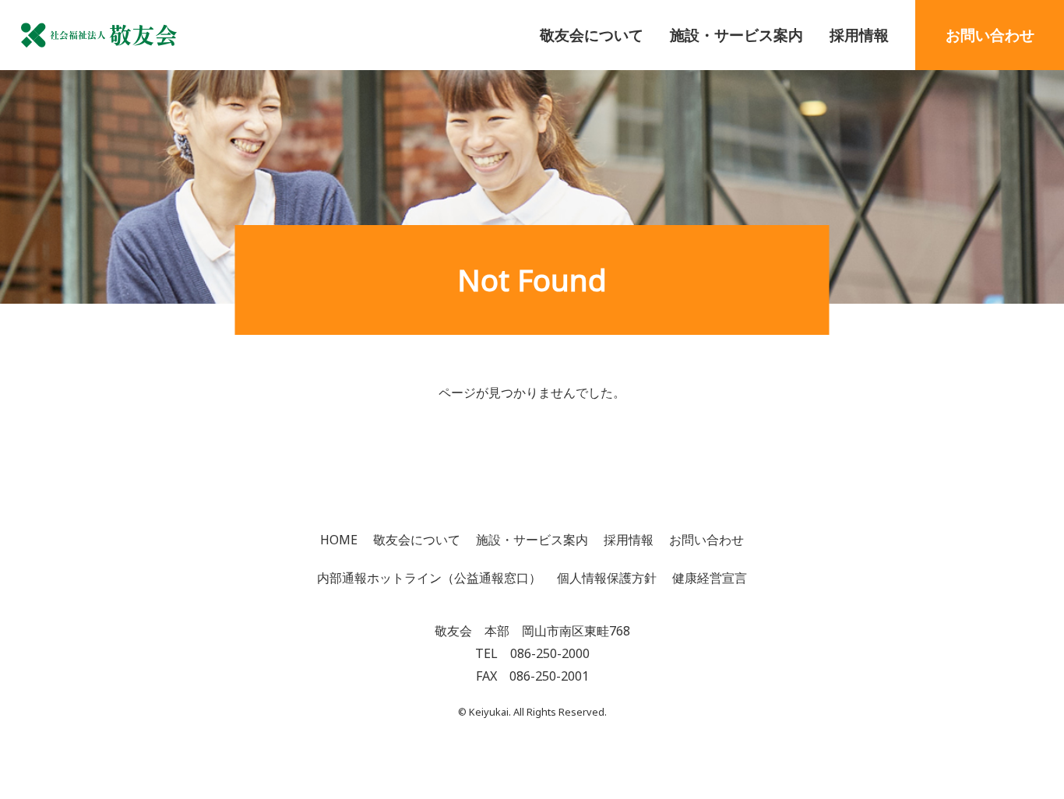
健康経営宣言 (709, 577)
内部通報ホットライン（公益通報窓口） (429, 577)
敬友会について (591, 34)
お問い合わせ (990, 34)
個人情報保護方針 (607, 577)
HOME (339, 539)
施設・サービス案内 (736, 34)
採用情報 (859, 34)
